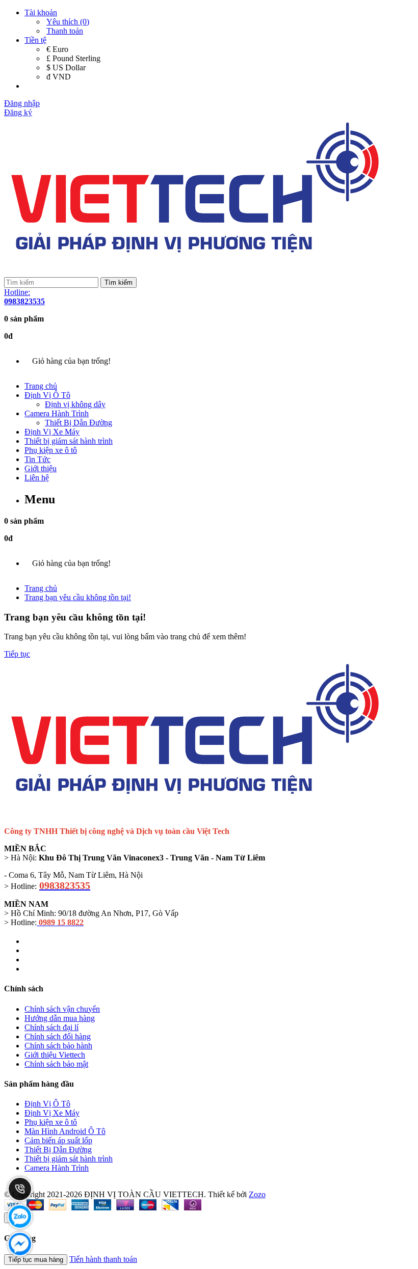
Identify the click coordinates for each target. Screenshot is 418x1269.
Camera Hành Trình (56, 413)
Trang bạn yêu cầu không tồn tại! (77, 597)
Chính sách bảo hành (58, 1045)
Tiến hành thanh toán (103, 1259)
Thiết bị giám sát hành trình (68, 441)
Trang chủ (40, 386)
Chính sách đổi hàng (57, 1036)
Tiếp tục (17, 654)
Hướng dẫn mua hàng (59, 1018)
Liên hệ (36, 477)
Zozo (257, 1194)
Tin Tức (37, 459)
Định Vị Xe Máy (52, 431)
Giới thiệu (40, 468)
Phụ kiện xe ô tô (50, 450)
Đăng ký (18, 112)
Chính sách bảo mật (56, 1064)
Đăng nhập (22, 103)
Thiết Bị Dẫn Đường (78, 422)
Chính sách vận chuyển (62, 1009)
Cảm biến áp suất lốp (58, 1140)
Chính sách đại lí (51, 1027)
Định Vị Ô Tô (47, 395)
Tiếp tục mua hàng (35, 1259)
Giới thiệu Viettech (54, 1054)
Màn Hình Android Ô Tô (65, 1131)
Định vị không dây (75, 404)
